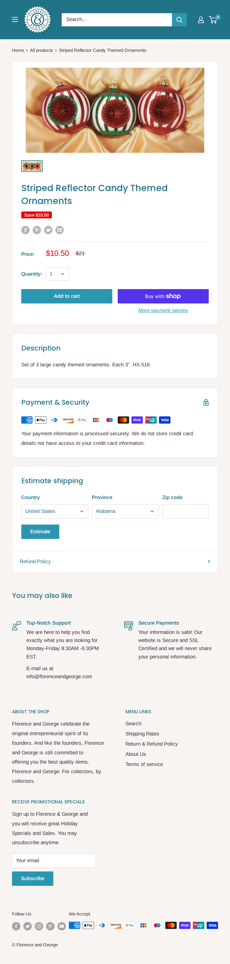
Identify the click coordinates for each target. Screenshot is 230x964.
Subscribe (32, 878)
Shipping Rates (142, 734)
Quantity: (31, 274)
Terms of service (144, 764)
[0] (213, 19)
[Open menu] (15, 19)
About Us (135, 754)
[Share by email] (59, 230)
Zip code (172, 497)
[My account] (201, 19)
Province (102, 497)
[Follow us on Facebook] (16, 926)
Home (18, 50)
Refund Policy (35, 561)
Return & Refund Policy (151, 744)
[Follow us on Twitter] (27, 926)
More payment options (163, 310)
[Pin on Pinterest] (37, 230)
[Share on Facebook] (25, 230)
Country (30, 497)
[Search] (179, 19)
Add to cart (67, 296)
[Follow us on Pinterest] (50, 926)
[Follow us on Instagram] (39, 926)
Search (133, 723)
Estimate (40, 531)
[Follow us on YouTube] (62, 926)
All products (41, 50)
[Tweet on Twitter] (48, 230)
